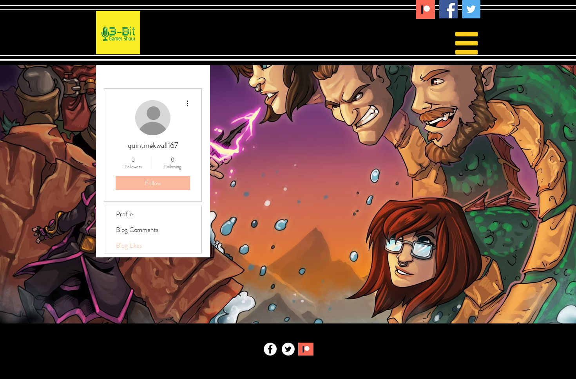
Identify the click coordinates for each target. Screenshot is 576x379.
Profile (124, 214)
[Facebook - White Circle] (270, 349)
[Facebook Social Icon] (448, 9)
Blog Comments (137, 229)
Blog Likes (129, 245)
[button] (473, 42)
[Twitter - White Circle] (288, 349)
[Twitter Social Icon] (471, 9)
